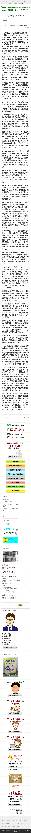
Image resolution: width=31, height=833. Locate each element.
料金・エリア (23, 820)
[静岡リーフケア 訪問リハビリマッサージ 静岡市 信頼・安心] (15, 11)
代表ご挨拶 (16, 826)
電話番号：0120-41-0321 (16, 16)
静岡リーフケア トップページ (9, 820)
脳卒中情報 (6, 499)
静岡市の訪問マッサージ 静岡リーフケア (17, 830)
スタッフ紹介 (20, 823)
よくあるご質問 (6, 826)
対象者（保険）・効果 (8, 823)
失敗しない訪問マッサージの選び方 (10, 505)
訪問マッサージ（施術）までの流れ (11, 509)
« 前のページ (4, 417)
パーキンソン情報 (7, 501)
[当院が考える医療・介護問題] (16, 648)
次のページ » (27, 417)
